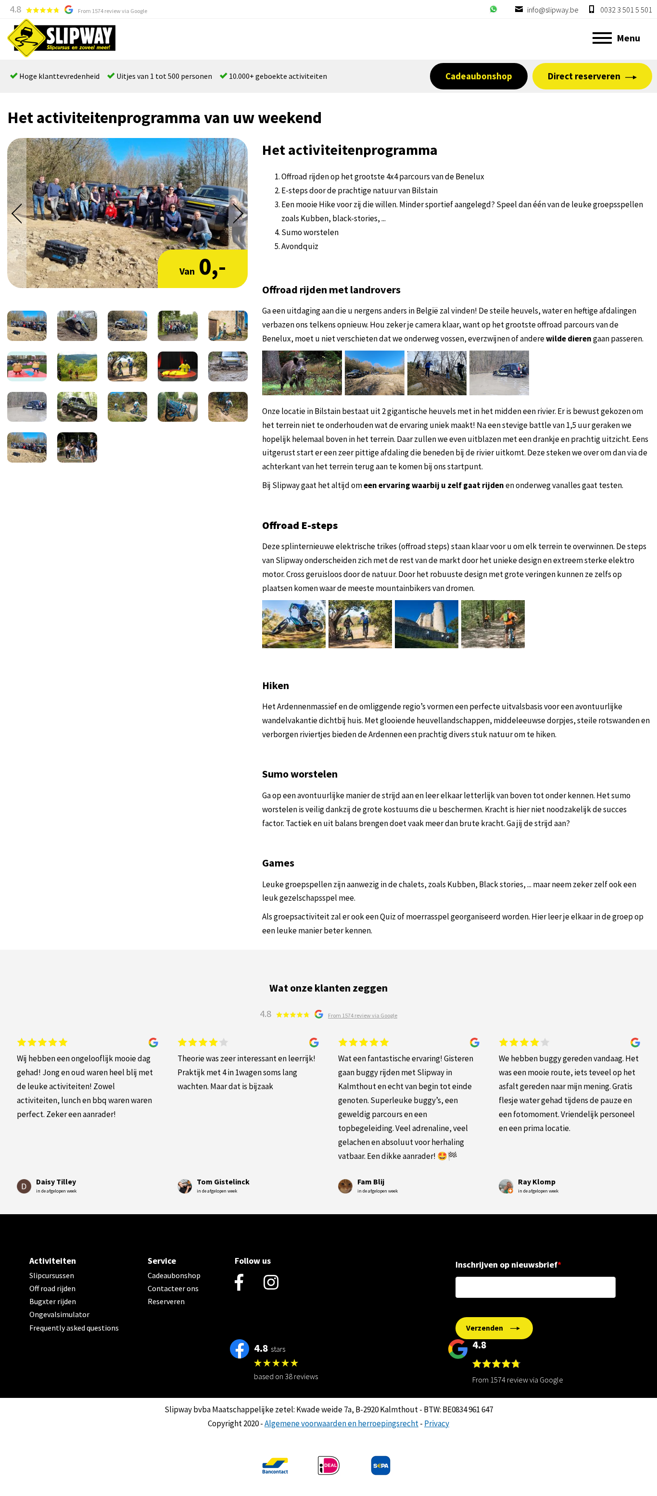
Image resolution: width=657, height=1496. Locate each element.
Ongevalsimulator (59, 1314)
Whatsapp (493, 9)
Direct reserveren (584, 76)
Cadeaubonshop (478, 76)
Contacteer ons (173, 1288)
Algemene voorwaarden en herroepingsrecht (341, 1423)
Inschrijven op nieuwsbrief (506, 1264)
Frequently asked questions (74, 1328)
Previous (16, 213)
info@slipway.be (552, 9)
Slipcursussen (51, 1275)
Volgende (238, 213)
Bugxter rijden (52, 1301)
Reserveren (166, 1301)
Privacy (436, 1423)
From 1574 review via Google (112, 10)
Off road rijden (52, 1288)
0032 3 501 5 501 (625, 9)
